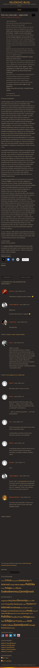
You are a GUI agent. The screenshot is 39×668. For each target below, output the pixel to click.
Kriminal (12, 611)
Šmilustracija (5, 628)
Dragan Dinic (12, 322)
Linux (12, 585)
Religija (8, 588)
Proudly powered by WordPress (9, 664)
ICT (30, 580)
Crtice (8, 580)
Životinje (12, 628)
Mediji (29, 610)
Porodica (14, 617)
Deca (14, 600)
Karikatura (26, 607)
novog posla (22, 481)
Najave (22, 584)
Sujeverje (24, 621)
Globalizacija (23, 580)
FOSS (2, 604)
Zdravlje (32, 625)
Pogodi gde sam (6, 277)
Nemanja (11, 462)
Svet (29, 621)
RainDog (11, 291)
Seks (2, 621)
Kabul (22, 607)
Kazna (30, 607)
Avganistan (4, 600)
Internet (5, 584)
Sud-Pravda (17, 621)
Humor (29, 604)
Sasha (10, 342)
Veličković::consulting (6, 651)
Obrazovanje (25, 613)
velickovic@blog (13, 304)
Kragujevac (5, 611)
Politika (30, 584)
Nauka (12, 613)
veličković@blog (15, 17)
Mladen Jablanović (14, 497)
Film (33, 600)
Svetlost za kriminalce (26, 277)
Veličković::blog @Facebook (8, 643)
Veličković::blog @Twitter (7, 647)
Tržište (4, 625)
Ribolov (18, 588)
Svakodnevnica (10, 591)
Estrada (29, 600)
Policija (31, 613)
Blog (10, 600)
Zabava (10, 625)
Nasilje (7, 613)
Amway (2, 580)
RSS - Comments (6, 661)
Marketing (22, 611)
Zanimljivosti (26, 591)
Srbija (8, 620)
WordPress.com (31, 664)
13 (33, 14)
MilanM (11, 383)
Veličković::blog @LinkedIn (8, 645)
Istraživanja (15, 607)
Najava (3, 613)
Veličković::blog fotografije (8, 649)
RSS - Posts (5, 658)
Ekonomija (22, 600)
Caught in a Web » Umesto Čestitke (15, 334)
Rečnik (13, 588)
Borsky (11, 396)
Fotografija (15, 580)
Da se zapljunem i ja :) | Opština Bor (15, 375)
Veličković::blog (19, 2)
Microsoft (35, 611)
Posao (3, 588)
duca (10, 421)
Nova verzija (17, 613)
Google (24, 604)
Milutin (17, 584)
